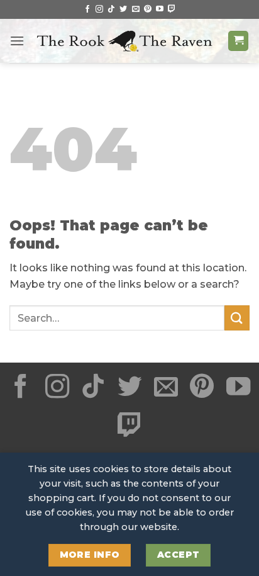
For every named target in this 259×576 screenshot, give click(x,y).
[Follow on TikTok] (111, 9)
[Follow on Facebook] (87, 9)
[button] (17, 40)
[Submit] (237, 317)
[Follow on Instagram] (99, 9)
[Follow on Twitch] (171, 9)
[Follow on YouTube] (159, 9)
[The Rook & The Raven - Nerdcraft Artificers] (126, 41)
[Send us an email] (136, 9)
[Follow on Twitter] (123, 9)
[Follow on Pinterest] (148, 9)
